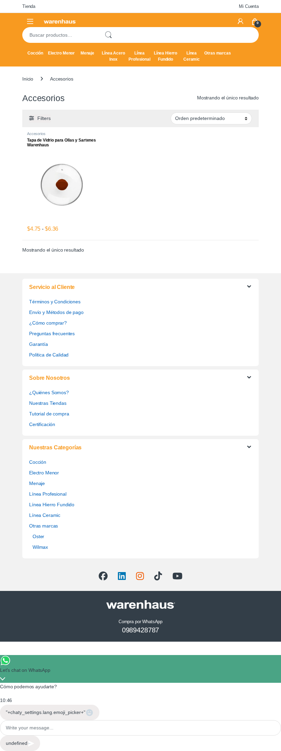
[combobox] (60, 35)
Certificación (42, 424)
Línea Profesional (139, 56)
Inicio (27, 79)
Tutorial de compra (49, 413)
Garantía (38, 344)
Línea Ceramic (191, 56)
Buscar (108, 35)
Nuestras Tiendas (47, 403)
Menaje (87, 53)
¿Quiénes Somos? (49, 392)
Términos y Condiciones (55, 301)
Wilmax (40, 547)
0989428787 (140, 630)
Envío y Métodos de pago (56, 312)
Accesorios (36, 134)
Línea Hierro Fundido (165, 56)
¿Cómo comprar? (48, 323)
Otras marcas (218, 53)
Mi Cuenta (249, 6)
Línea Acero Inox (113, 56)
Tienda (28, 6)
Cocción (35, 53)
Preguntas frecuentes (52, 333)
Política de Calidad (49, 355)
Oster (38, 536)
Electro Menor (61, 53)
